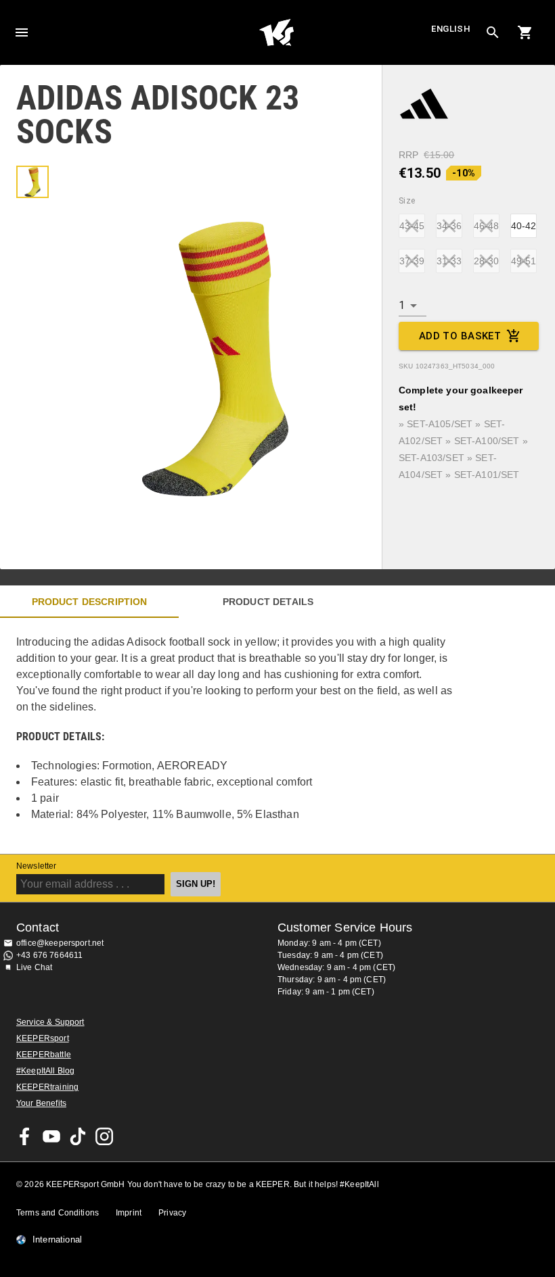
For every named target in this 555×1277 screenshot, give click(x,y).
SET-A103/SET (431, 457)
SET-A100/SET (487, 440)
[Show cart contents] (525, 32)
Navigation (21, 32)
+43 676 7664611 (49, 955)
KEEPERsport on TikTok (78, 1136)
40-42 (523, 225)
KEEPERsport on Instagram (104, 1136)
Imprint (128, 1213)
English (450, 29)
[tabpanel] (237, 736)
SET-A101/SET (487, 474)
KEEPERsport (42, 1038)
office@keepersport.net (60, 943)
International (57, 1240)
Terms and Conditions (57, 1213)
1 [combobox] (402, 305)
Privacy (172, 1213)
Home (276, 32)
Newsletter (36, 866)
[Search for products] (492, 32)
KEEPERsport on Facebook (25, 1136)
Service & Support (50, 1022)
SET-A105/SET (439, 423)
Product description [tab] (90, 601)
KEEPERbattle (43, 1054)
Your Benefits (41, 1103)
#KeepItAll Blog (45, 1071)
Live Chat (34, 967)
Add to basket (460, 336)
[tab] (32, 182)
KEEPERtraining (47, 1087)
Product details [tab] (268, 601)
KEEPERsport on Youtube (51, 1136)
